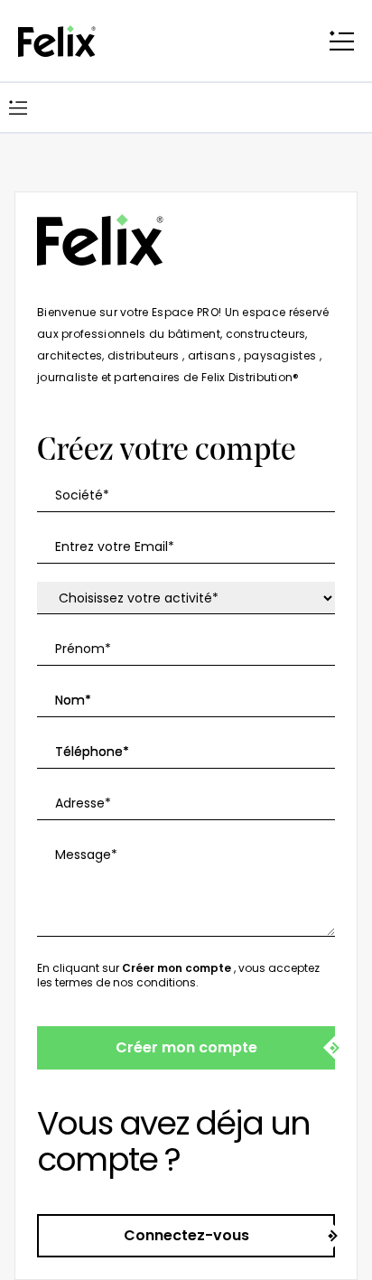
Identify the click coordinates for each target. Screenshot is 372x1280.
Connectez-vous (186, 1235)
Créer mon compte (186, 1047)
